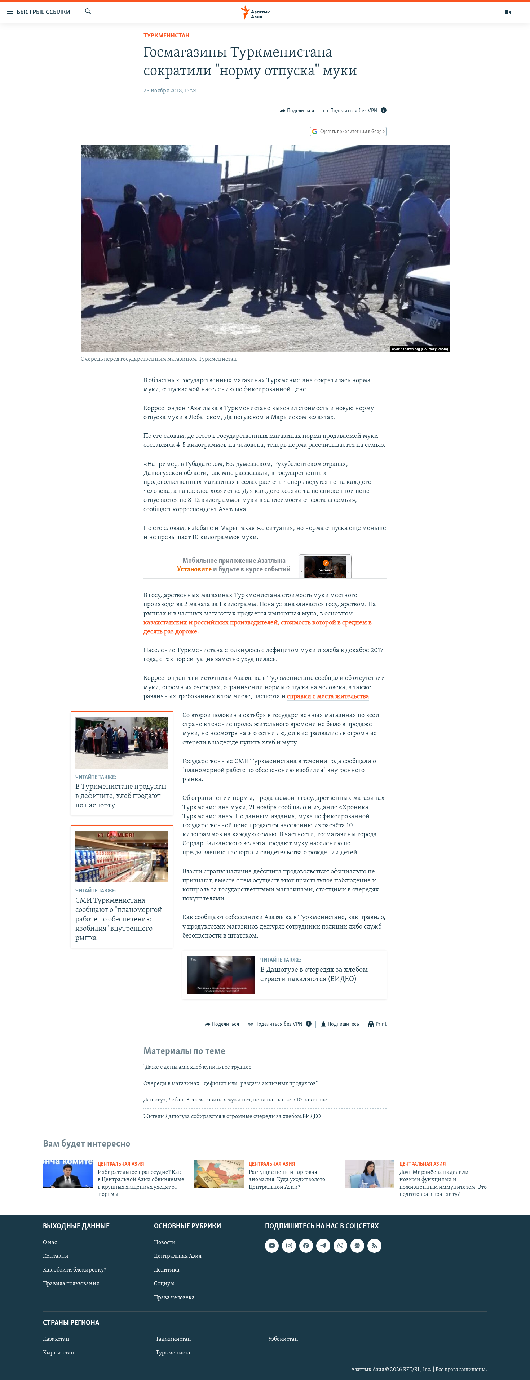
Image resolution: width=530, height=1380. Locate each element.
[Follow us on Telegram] (323, 1245)
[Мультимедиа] (507, 12)
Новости (165, 1243)
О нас (50, 1243)
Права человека (174, 1297)
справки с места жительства (328, 697)
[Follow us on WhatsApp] (340, 1245)
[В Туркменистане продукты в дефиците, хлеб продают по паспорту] (121, 743)
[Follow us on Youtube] (272, 1245)
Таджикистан (173, 1339)
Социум (164, 1284)
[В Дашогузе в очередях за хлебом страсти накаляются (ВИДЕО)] (221, 975)
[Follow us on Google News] (357, 1245)
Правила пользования (71, 1284)
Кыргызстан (58, 1353)
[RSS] (374, 1245)
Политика (167, 1270)
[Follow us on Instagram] (289, 1245)
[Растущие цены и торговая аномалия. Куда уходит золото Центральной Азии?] (219, 1174)
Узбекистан (283, 1339)
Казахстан (56, 1339)
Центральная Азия (121, 1164)
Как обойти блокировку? (74, 1270)
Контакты (55, 1256)
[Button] (297, 111)
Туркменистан (166, 36)
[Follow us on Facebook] (306, 1245)
